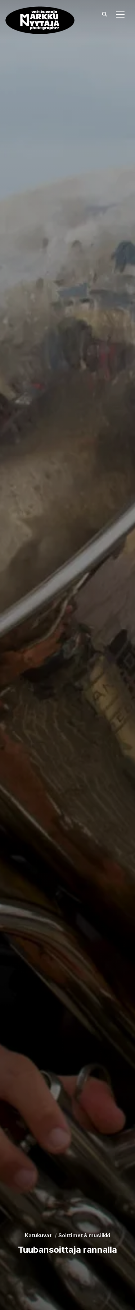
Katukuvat (38, 1235)
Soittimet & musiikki (84, 1235)
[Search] (104, 13)
